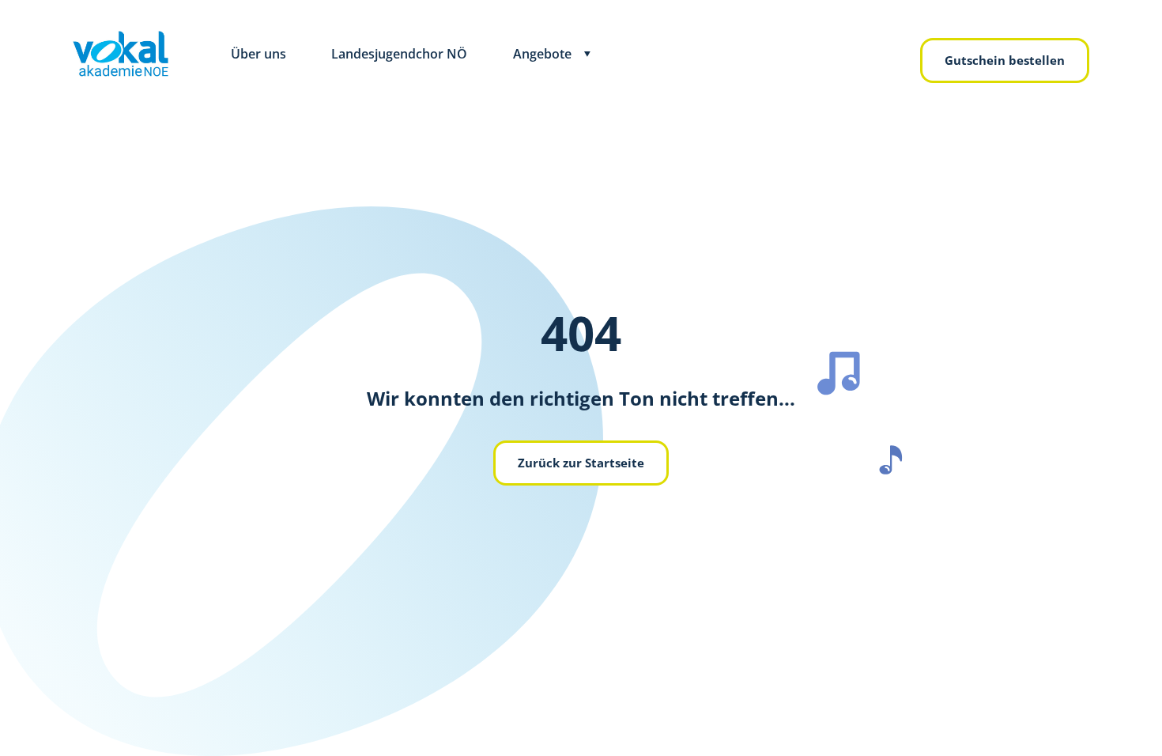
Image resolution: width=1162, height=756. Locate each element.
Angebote (542, 53)
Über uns (258, 53)
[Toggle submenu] (587, 54)
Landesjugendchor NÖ (399, 53)
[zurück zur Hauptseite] (120, 54)
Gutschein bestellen (1005, 60)
